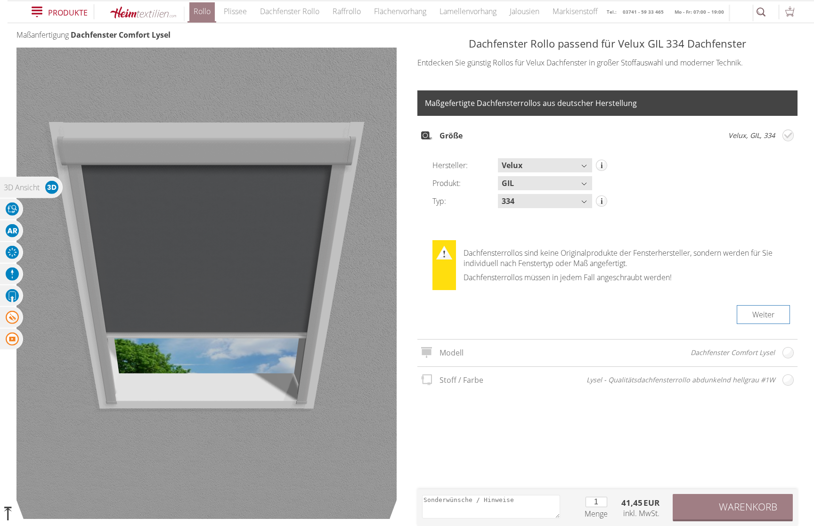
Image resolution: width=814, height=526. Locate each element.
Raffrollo (347, 11)
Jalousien (524, 11)
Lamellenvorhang (468, 11)
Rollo (202, 11)
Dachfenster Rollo (289, 11)
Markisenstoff (575, 11)
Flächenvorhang (400, 11)
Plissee (235, 11)
